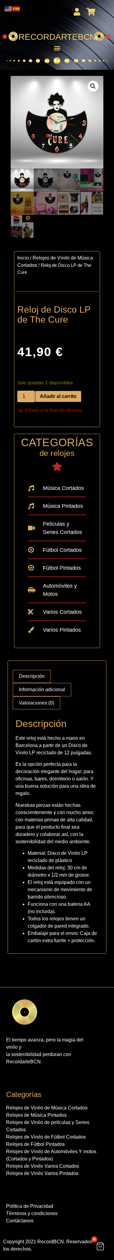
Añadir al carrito (58, 396)
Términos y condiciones (31, 1213)
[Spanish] (16, 8)
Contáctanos (19, 1220)
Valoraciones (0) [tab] (36, 702)
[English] (8, 8)
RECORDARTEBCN (57, 37)
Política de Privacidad (29, 1206)
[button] (57, 48)
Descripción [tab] (32, 676)
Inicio (23, 257)
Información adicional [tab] (42, 689)
